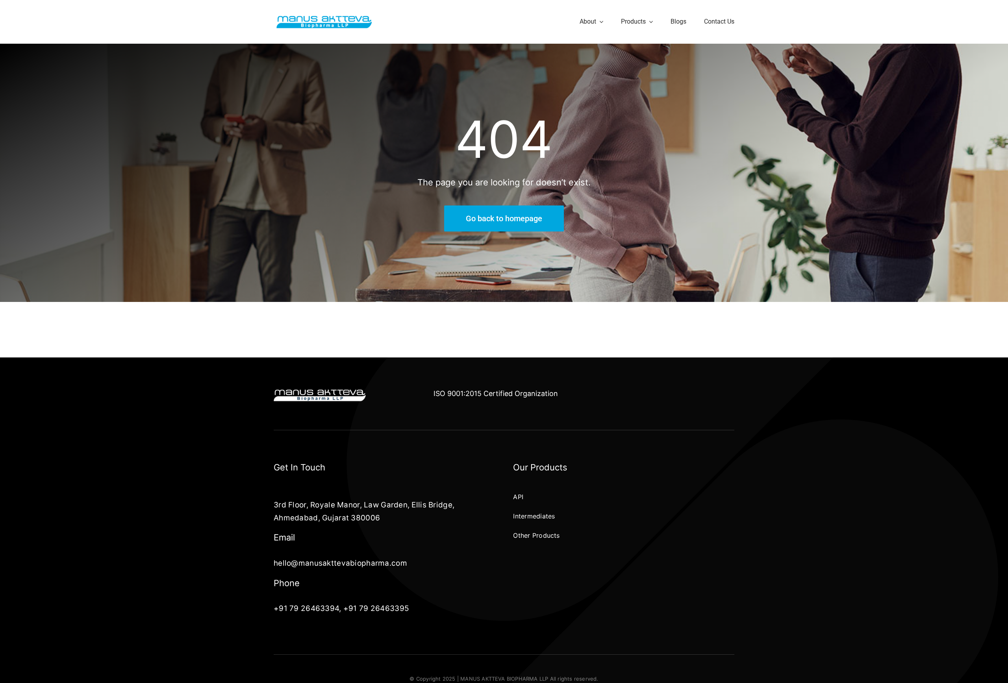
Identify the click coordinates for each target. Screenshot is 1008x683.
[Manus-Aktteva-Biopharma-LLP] (324, 18)
